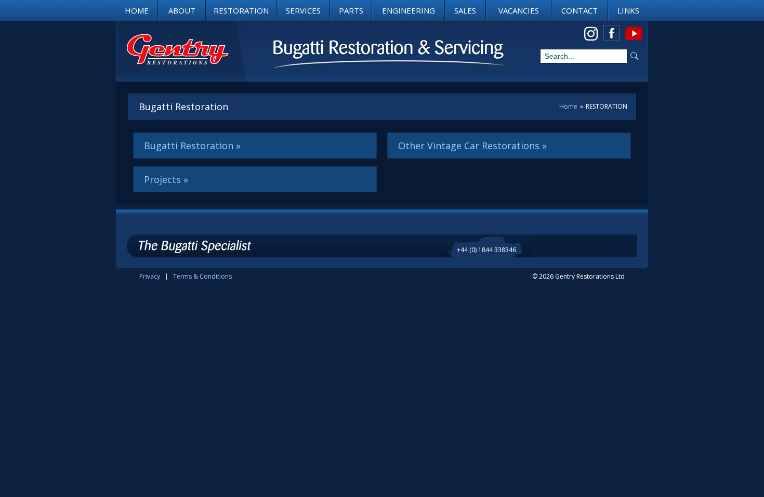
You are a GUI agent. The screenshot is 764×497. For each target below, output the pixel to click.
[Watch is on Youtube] (633, 33)
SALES (465, 10)
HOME (137, 10)
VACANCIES (518, 10)
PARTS (351, 10)
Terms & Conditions (202, 276)
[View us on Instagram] (591, 33)
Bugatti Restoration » (192, 145)
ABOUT (181, 10)
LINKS (628, 10)
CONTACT (579, 10)
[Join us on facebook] (611, 33)
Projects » (166, 179)
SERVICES (303, 10)
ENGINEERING (408, 10)
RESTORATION (241, 10)
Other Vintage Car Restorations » (472, 145)
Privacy (149, 276)
